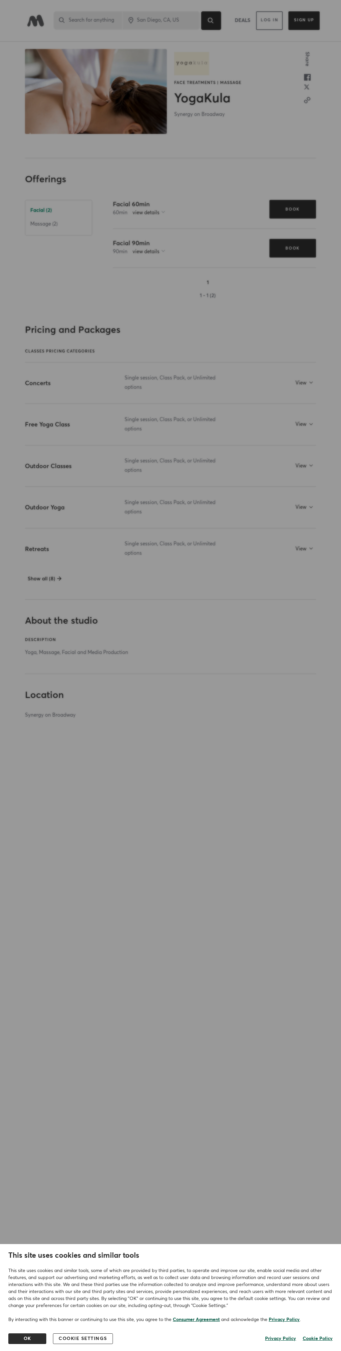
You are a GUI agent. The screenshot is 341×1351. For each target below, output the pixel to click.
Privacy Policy (284, 1319)
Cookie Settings (83, 1338)
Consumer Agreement (196, 1319)
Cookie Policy (318, 1338)
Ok (27, 1338)
